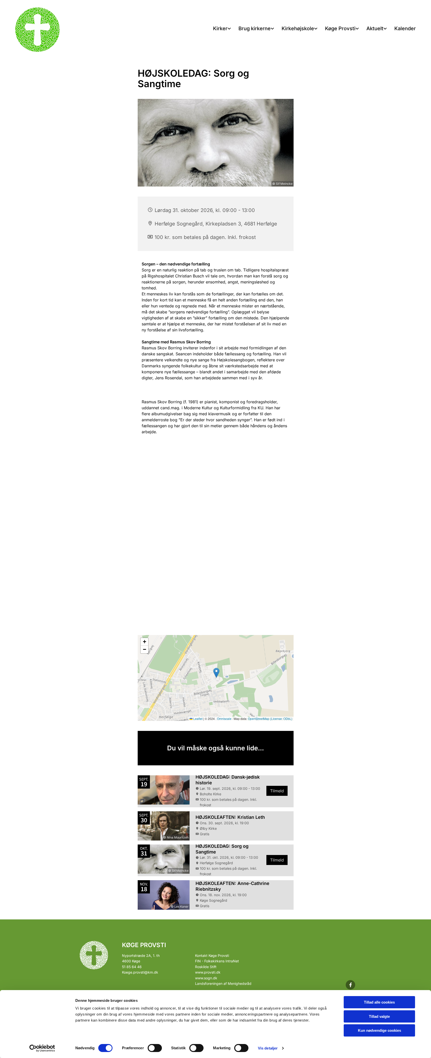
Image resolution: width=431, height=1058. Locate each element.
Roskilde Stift (205, 967)
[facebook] (350, 985)
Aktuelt (374, 28)
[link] (222, 28)
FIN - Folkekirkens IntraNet (217, 961)
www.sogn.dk (206, 978)
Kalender (405, 28)
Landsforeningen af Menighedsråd (223, 983)
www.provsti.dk (207, 972)
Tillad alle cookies (379, 1002)
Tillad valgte (379, 1016)
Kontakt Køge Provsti (212, 955)
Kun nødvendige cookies (379, 1030)
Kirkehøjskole (298, 28)
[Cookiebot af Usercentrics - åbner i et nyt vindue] (42, 1048)
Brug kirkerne (254, 28)
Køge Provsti (340, 28)
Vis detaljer (268, 1048)
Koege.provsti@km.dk (140, 972)
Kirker (220, 28)
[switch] (155, 1048)
